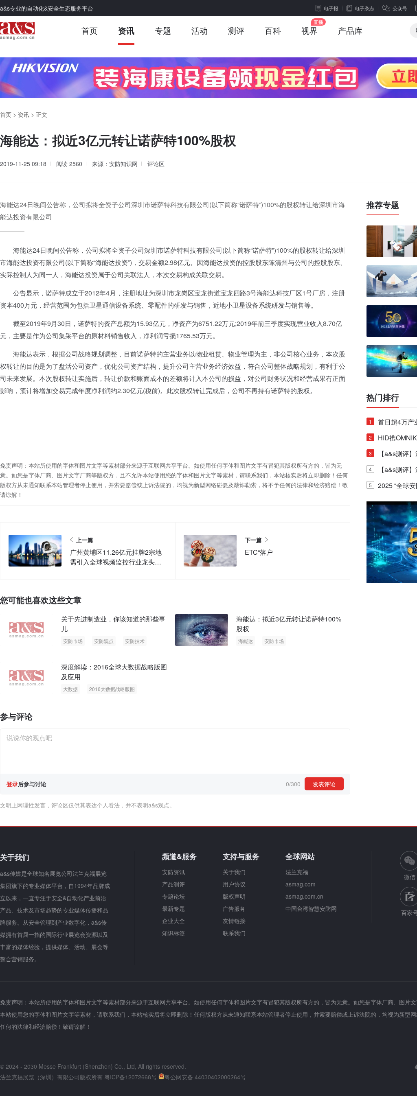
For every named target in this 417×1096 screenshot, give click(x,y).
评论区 (156, 164)
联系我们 (234, 933)
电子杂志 (364, 7)
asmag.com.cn (304, 896)
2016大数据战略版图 (112, 688)
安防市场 (73, 640)
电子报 (331, 7)
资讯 (126, 30)
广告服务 (234, 908)
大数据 (70, 688)
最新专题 (173, 908)
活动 (199, 30)
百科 (273, 30)
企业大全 (173, 921)
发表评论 (324, 784)
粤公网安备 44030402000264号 (205, 1077)
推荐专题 (383, 204)
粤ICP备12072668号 (130, 1077)
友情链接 (234, 921)
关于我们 (234, 872)
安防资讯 (173, 872)
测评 (236, 30)
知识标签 (173, 933)
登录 (12, 784)
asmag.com (300, 884)
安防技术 (135, 640)
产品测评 (173, 884)
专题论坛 (173, 896)
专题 (163, 30)
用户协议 (234, 884)
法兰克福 (296, 872)
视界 (309, 30)
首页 (89, 30)
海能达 (245, 640)
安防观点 (104, 640)
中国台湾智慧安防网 (311, 908)
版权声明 (234, 896)
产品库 (350, 30)
